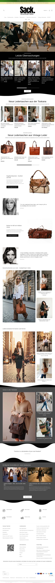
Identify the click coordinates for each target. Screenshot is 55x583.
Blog (20, 554)
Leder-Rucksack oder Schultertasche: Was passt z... (40, 484)
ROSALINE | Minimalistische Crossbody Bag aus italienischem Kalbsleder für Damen (19, 124)
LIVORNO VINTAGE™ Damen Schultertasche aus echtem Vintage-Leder (34, 158)
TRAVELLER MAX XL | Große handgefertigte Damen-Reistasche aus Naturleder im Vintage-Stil (48, 124)
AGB (24, 577)
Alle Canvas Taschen (6, 528)
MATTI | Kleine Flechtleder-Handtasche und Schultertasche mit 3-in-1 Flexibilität (7, 124)
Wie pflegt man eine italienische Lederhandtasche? (42, 548)
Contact (21, 552)
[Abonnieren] (36, 564)
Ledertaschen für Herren (24, 539)
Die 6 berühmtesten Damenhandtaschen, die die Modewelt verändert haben (43, 555)
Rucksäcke (5, 532)
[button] (4, 10)
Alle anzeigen (27, 496)
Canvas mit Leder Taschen (8, 536)
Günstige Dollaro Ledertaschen (42, 539)
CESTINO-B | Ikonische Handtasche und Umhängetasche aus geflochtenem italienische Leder (44, 293)
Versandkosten (22, 550)
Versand (27, 577)
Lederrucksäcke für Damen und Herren (44, 380)
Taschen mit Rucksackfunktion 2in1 (42, 526)
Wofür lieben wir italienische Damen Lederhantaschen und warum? (43, 551)
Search (21, 556)
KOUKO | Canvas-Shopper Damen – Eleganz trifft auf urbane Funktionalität (19, 78)
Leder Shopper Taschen (24, 534)
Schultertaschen (6, 530)
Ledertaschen (33, 45)
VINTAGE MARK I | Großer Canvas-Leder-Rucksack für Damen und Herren (44, 413)
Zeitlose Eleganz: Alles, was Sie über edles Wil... (15, 484)
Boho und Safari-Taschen (41, 535)
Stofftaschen (21, 45)
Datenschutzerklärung (19, 577)
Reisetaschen (5, 534)
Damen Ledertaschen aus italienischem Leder (44, 320)
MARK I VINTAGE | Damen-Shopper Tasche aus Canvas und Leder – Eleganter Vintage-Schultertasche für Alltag (34, 80)
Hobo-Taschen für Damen (41, 531)
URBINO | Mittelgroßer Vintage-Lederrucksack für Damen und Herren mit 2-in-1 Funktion (44, 354)
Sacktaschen (7, 577)
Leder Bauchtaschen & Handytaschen (27, 530)
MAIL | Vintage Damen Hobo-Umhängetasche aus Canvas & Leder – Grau (7, 78)
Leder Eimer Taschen (23, 532)
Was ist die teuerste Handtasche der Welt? (44, 558)
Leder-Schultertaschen (24, 536)
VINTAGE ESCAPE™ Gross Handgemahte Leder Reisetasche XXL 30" (7, 158)
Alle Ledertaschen (23, 528)
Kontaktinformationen (32, 577)
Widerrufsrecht (12, 577)
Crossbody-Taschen (40, 533)
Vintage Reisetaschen (12, 235)
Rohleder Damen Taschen (41, 537)
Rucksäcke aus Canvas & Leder (44, 438)
